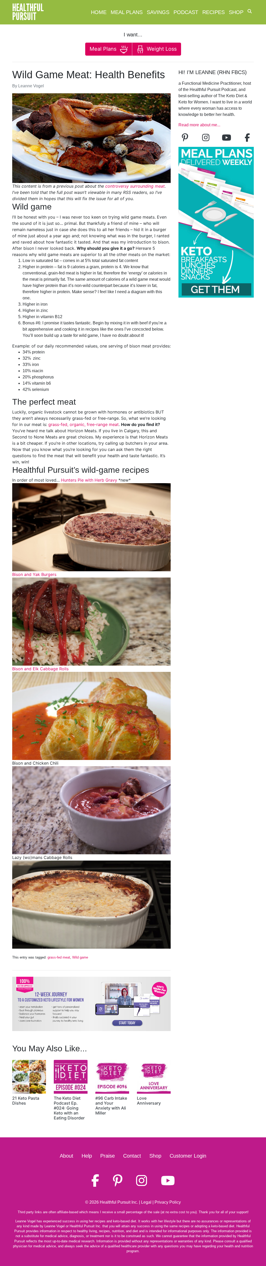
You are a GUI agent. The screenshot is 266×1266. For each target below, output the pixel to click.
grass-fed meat (59, 957)
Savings (158, 12)
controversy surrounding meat (135, 186)
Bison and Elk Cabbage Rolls (40, 668)
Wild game (80, 957)
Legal (146, 1202)
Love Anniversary (149, 1101)
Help (87, 1156)
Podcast (186, 12)
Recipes (213, 12)
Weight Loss (161, 49)
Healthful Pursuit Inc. (119, 1202)
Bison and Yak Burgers (34, 574)
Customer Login (188, 1156)
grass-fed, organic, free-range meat (83, 424)
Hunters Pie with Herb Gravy (89, 480)
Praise (107, 1156)
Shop (236, 12)
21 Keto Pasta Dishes (25, 1101)
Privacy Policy (168, 1202)
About (66, 1156)
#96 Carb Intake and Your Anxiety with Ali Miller (111, 1106)
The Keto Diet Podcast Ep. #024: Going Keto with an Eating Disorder (69, 1108)
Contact (132, 1156)
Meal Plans (127, 12)
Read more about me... (199, 125)
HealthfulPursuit (28, 12)
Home (99, 12)
